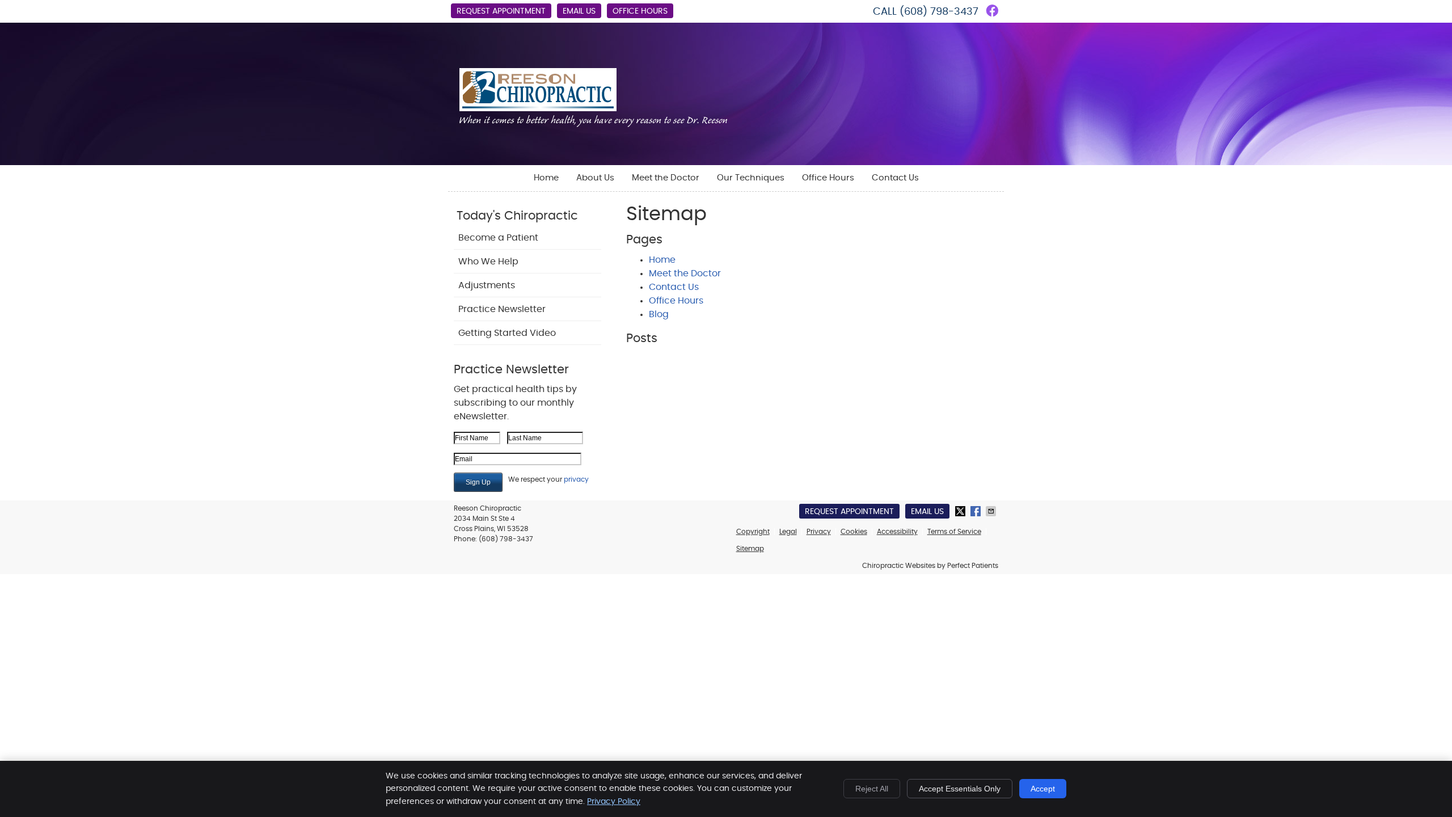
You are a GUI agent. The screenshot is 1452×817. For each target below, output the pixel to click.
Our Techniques (750, 178)
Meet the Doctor (665, 178)
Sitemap (750, 548)
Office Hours (640, 11)
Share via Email (992, 511)
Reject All (871, 788)
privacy (576, 479)
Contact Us (895, 178)
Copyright (753, 531)
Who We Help (488, 261)
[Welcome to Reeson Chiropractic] (593, 124)
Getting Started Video (507, 333)
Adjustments (486, 285)
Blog (659, 314)
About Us (595, 178)
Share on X (961, 511)
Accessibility (897, 531)
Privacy (819, 531)
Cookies (854, 531)
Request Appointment (501, 11)
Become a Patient (498, 237)
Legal (788, 531)
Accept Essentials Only (960, 788)
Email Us (579, 11)
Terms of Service (954, 531)
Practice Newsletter (502, 309)
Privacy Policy (613, 802)
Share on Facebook (976, 511)
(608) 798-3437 (939, 12)
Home (546, 178)
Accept (1043, 788)
